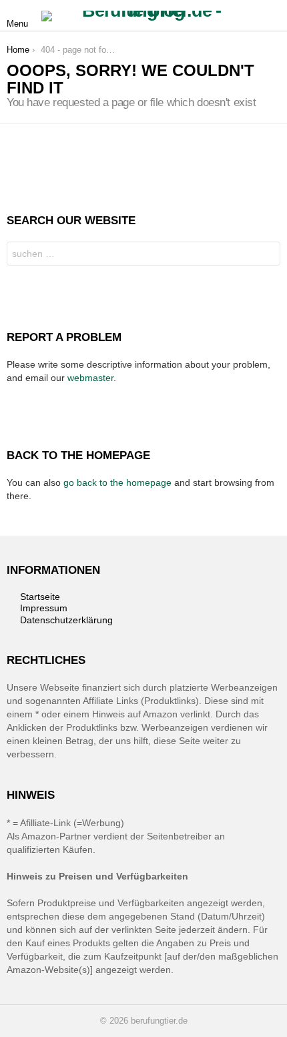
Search (267, 255)
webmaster (90, 377)
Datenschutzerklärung (66, 620)
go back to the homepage (117, 482)
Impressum (43, 608)
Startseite (40, 596)
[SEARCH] (272, 16)
